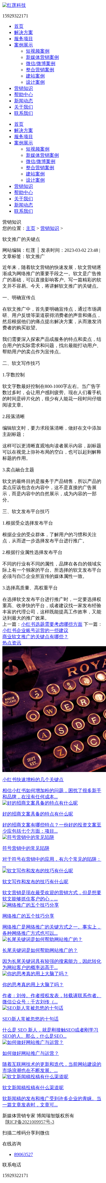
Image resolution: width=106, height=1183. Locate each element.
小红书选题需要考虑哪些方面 (51, 624)
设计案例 (35, 82)
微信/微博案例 (40, 63)
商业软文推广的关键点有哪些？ (35, 636)
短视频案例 (37, 51)
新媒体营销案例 (42, 57)
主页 (30, 228)
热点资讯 (11, 642)
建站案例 (35, 75)
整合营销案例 (40, 69)
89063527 (23, 1154)
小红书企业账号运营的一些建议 (35, 630)
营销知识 (49, 228)
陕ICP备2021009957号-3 (29, 1121)
